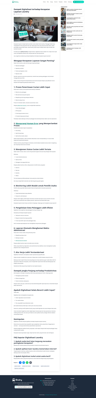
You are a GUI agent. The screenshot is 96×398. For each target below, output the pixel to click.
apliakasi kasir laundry (26, 366)
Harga (51, 1)
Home (44, 1)
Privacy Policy (72, 388)
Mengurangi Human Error (27, 123)
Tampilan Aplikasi (72, 386)
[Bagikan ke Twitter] (23, 362)
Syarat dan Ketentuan (72, 387)
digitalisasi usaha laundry (19, 368)
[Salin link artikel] (30, 362)
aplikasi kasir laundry (21, 105)
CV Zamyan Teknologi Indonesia (51, 394)
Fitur (48, 1)
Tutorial (55, 1)
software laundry (36, 366)
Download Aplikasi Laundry (24, 387)
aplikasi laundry (17, 366)
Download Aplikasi (79, 1)
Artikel (65, 1)
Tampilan (61, 1)
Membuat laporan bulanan (21, 240)
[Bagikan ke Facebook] (20, 362)
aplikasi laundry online (45, 366)
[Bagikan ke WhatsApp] (27, 362)
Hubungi (70, 1)
